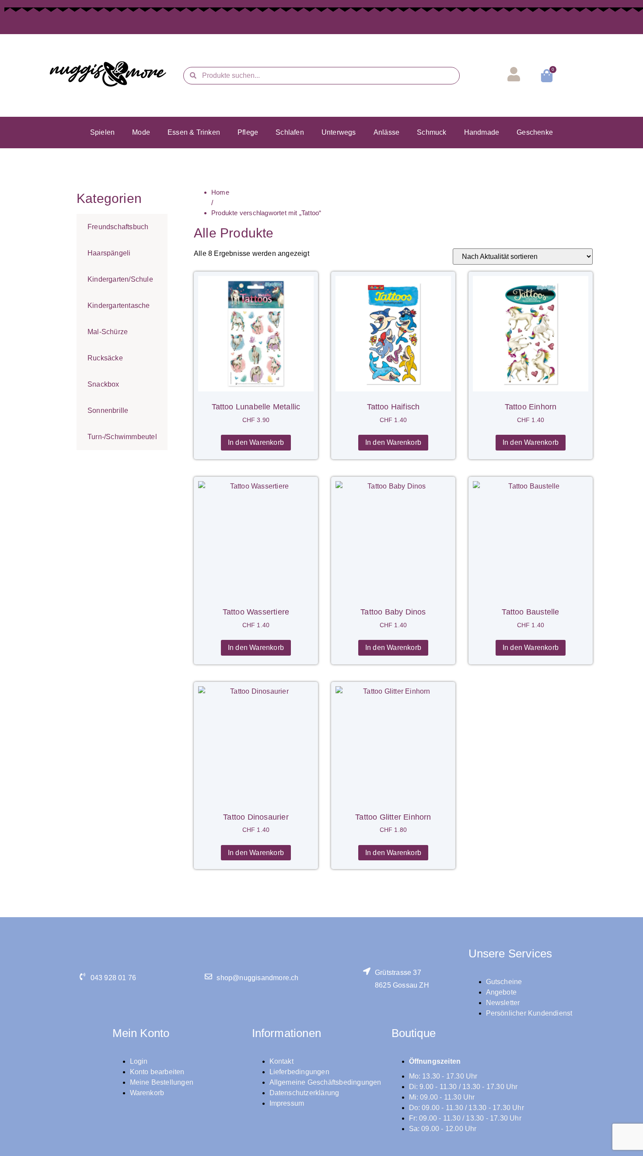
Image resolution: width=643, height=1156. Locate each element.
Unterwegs (339, 132)
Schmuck (431, 132)
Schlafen (290, 132)
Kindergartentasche (118, 305)
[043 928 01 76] (82, 976)
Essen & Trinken (194, 132)
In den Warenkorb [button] (256, 442)
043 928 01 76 (113, 977)
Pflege (248, 132)
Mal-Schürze (107, 331)
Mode (141, 132)
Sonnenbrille (107, 410)
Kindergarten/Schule (120, 279)
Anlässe (386, 132)
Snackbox (103, 384)
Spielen (102, 132)
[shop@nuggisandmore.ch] (208, 976)
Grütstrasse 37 (398, 972)
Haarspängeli (108, 253)
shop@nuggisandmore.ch (257, 977)
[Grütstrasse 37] (366, 971)
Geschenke (535, 132)
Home (220, 192)
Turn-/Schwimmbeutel (122, 436)
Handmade (482, 132)
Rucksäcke (105, 358)
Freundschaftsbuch (117, 227)
